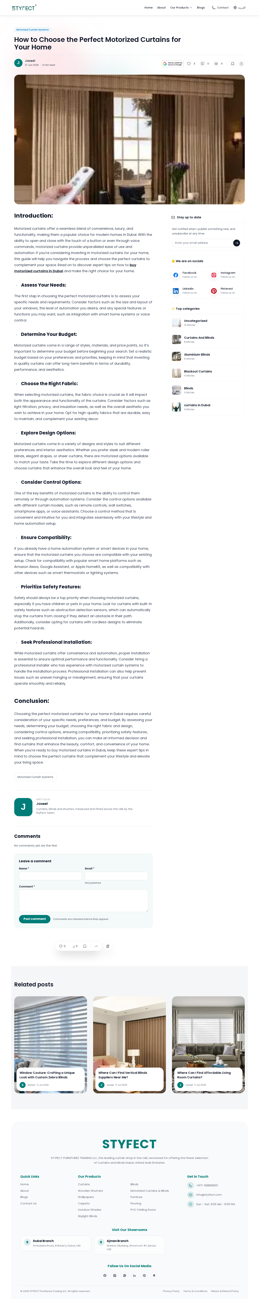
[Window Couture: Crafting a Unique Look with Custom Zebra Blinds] (50, 1079)
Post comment (35, 919)
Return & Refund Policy (225, 1291)
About (24, 1191)
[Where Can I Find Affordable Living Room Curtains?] (208, 1079)
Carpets (84, 1203)
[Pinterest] (144, 1275)
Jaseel (30, 60)
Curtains (84, 1184)
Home (24, 1184)
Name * (24, 868)
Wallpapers (86, 1197)
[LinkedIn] (134, 1275)
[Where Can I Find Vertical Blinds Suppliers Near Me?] (129, 1079)
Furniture (136, 1197)
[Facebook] (105, 1275)
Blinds (134, 1184)
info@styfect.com (209, 1195)
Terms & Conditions (195, 1291)
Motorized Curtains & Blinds (149, 1191)
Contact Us (28, 1203)
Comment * (27, 886)
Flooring (135, 1203)
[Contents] (108, 946)
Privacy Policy (171, 1291)
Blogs (24, 1197)
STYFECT (129, 1144)
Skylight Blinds (87, 1216)
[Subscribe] (236, 243)
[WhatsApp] (124, 1275)
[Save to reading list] (232, 63)
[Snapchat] (154, 1275)
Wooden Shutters (90, 1191)
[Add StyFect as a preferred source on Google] (173, 63)
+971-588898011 (207, 1185)
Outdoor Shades (89, 1210)
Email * (89, 868)
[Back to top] (96, 946)
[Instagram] (115, 1275)
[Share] (241, 63)
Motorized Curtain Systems (35, 777)
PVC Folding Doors (143, 1210)
